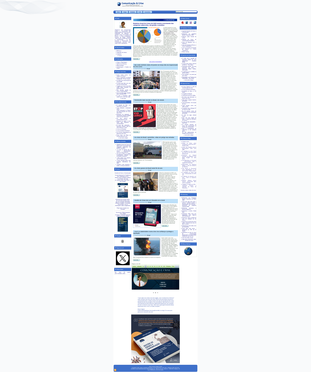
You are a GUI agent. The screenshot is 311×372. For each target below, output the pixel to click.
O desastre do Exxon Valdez (189, 95)
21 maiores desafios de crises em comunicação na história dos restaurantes (189, 126)
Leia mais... (136, 58)
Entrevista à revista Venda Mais (189, 211)
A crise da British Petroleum (123, 130)
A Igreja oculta (185, 141)
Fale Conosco (152, 366)
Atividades (132, 12)
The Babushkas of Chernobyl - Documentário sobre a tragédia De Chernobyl (189, 161)
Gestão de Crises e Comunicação (123, 173)
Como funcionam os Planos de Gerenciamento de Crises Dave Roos (124, 111)
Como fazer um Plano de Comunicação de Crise (124, 136)
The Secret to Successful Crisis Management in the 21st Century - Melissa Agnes (189, 169)
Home (118, 12)
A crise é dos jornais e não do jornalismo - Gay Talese (189, 64)
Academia (119, 54)
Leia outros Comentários (155, 61)
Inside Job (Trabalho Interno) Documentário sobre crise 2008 (189, 148)
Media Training (185, 51)
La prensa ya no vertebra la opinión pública (189, 72)
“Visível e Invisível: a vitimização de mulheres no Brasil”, (154, 127)
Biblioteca (119, 50)
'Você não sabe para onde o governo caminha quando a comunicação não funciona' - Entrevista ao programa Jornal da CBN (189, 204)
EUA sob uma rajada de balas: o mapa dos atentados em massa (189, 119)
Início (134, 266)
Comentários (147, 12)
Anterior (139, 266)
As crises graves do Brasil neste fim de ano (148, 168)
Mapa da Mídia (120, 65)
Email (148, 68)
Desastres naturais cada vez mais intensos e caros (124, 127)
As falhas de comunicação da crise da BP (124, 81)
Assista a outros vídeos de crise (188, 190)
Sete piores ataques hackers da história (189, 100)
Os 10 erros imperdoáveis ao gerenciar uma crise (124, 133)
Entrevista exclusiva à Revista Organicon (189, 209)
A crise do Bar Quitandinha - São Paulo (189, 122)
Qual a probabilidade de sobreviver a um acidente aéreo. (189, 130)
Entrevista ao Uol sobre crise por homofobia (189, 226)
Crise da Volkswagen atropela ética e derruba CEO (124, 93)
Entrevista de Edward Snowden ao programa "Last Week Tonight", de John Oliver (189, 157)
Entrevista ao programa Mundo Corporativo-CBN (189, 34)
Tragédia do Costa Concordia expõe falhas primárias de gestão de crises (124, 87)
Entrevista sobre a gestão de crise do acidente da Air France (189, 219)
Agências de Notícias (122, 63)
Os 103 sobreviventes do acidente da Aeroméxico (189, 133)
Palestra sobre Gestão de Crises (189, 37)
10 (164, 266)
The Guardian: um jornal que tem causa (189, 75)
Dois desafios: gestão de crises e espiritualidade (124, 90)
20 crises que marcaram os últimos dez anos (189, 97)
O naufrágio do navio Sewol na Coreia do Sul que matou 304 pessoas (189, 152)
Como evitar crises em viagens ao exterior (124, 75)
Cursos (120, 55)
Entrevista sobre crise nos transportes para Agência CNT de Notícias (189, 215)
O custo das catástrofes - (124, 125)
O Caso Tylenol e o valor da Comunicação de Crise (189, 87)
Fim (173, 266)
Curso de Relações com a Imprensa (189, 43)
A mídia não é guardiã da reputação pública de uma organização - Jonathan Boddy (189, 60)
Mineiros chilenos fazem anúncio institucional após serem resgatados (189, 181)
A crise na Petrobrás (121, 129)
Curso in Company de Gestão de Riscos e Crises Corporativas (189, 49)
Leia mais (123, 98)
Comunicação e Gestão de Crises (124, 67)
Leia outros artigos (123, 138)
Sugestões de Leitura (122, 52)
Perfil (140, 12)
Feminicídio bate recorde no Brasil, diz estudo (149, 100)
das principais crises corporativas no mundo (170, 33)
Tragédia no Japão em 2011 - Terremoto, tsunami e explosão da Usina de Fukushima (189, 186)
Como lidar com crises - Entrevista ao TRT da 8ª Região (189, 230)
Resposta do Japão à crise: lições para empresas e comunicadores (124, 122)
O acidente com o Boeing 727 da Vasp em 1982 (189, 109)
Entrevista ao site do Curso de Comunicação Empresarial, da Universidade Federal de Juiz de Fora (189, 234)
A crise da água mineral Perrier (189, 115)
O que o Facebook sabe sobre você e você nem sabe (124, 96)
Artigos (125, 12)
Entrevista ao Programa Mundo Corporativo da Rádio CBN (189, 199)
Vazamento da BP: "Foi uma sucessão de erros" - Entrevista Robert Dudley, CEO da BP (189, 68)
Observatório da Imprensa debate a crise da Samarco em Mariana (189, 165)
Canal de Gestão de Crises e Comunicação (189, 31)
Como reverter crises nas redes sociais (189, 106)
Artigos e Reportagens (122, 62)
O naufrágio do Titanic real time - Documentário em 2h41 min (189, 173)
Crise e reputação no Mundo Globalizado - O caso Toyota (124, 78)
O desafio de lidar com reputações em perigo (124, 105)
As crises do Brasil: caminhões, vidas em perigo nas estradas (154, 137)
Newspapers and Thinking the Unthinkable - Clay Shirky (189, 78)
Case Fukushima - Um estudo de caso (189, 103)
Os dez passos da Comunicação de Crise (124, 119)
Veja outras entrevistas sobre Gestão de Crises (189, 240)
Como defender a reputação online (124, 108)
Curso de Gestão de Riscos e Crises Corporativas (189, 45)
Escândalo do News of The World (189, 91)
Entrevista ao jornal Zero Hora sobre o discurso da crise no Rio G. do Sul (189, 223)
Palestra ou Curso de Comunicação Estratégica (189, 40)
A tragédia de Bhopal (187, 93)
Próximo (168, 266)
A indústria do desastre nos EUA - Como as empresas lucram (189, 177)
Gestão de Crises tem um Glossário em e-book (149, 200)
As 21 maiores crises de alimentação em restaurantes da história (189, 112)
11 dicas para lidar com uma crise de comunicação (124, 84)
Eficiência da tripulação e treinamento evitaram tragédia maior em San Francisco (124, 115)
